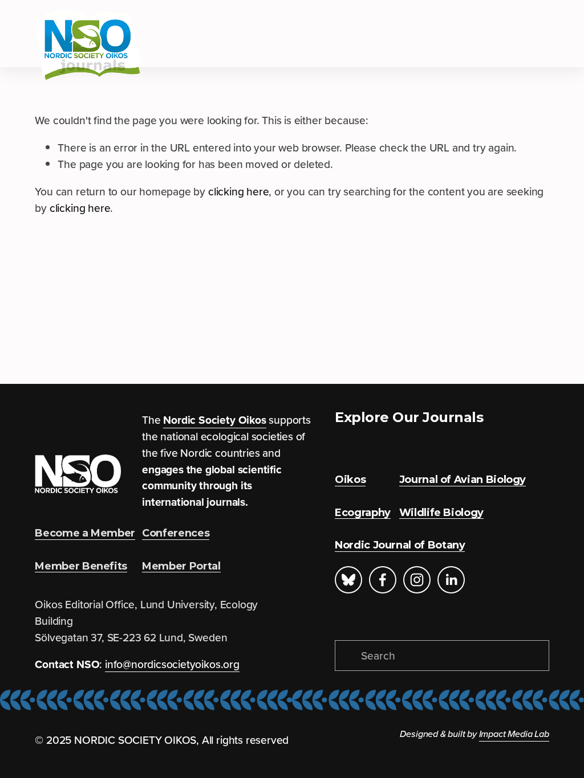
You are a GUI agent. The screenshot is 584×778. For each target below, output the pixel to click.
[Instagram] (417, 579)
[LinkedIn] (451, 579)
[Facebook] (382, 579)
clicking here (238, 191)
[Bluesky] (348, 579)
